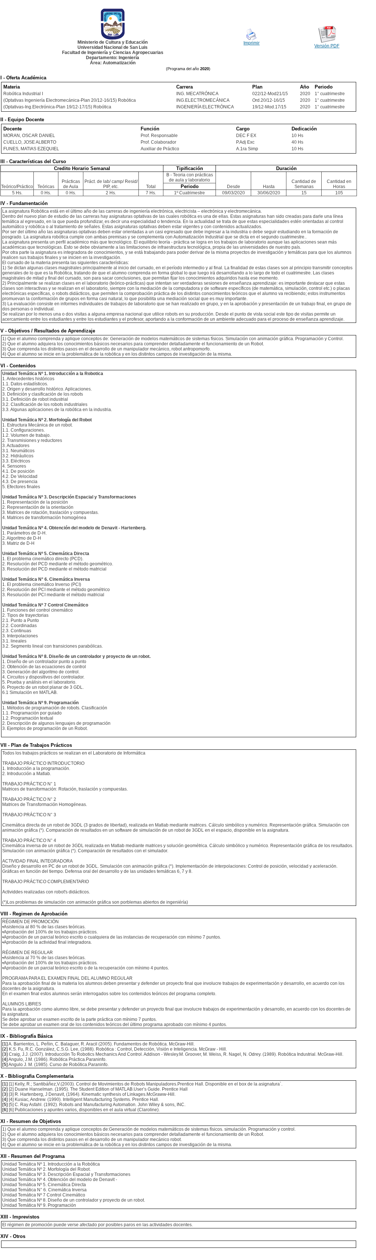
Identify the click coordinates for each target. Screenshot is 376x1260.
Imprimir (251, 43)
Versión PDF (326, 45)
